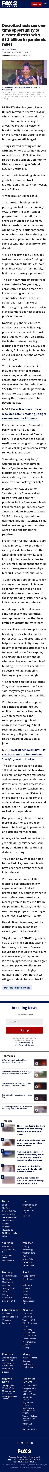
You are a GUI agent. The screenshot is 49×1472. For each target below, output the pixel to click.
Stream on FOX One (28, 1380)
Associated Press (8, 52)
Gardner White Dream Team (8, 1364)
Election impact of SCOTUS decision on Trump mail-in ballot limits (17, 1107)
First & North (28, 1279)
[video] (40, 1062)
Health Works (7, 1285)
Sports (26, 1272)
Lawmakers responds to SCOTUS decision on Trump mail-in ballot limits (30, 1181)
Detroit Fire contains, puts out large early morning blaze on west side (17, 1072)
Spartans (26, 1288)
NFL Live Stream (29, 1385)
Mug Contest (7, 1282)
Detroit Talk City (9, 1211)
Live (24, 1201)
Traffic (25, 1256)
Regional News (7, 1380)
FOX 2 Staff (27, 1313)
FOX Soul (26, 1216)
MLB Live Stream (29, 1394)
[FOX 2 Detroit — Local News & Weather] (9, 4)
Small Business (28, 1367)
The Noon (6, 1279)
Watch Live (37, 4)
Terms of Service (26, 1045)
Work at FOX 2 (28, 1320)
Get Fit (5, 1291)
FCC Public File (28, 1332)
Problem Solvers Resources (29, 1343)
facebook (17, 1443)
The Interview (8, 1220)
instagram (27, 1443)
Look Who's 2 (8, 1260)
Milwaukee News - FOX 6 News (10, 1392)
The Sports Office (29, 1276)
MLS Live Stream (29, 1429)
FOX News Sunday (10, 1233)
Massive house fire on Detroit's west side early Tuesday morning (17, 1084)
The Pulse (6, 1208)
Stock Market (28, 1364)
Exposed (5, 1372)
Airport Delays (28, 1259)
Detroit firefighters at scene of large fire (17, 1096)
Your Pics (7, 1242)
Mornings (7, 1272)
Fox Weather (27, 1262)
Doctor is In (7, 1297)
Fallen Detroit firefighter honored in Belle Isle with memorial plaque (29, 1169)
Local (4, 1205)
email (32, 1443)
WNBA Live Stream (27, 1425)
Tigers (25, 1294)
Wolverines (27, 1285)
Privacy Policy (27, 1042)
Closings (26, 1246)
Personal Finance (29, 1358)
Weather (27, 1242)
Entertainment (11, 1309)
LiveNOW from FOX (28, 1211)
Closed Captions (29, 1338)
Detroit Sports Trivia (8, 1256)
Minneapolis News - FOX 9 (10, 1397)
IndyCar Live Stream (27, 1403)
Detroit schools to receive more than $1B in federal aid (21, 89)
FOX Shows (7, 1313)
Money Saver (7, 1294)
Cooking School (8, 1288)
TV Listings (6, 1320)
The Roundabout (9, 1217)
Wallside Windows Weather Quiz (9, 1359)
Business (6, 1226)
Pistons (25, 1291)
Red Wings (26, 1297)
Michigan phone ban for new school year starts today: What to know (31, 1143)
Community (27, 1329)
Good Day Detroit (9, 1276)
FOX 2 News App (29, 1323)
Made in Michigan (9, 1214)
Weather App (27, 1249)
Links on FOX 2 (8, 1301)
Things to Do (7, 1230)
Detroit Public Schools (24, 52)
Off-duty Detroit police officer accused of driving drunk (14, 1061)
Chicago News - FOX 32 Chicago (9, 1386)
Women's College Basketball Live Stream (29, 1418)
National (5, 1223)
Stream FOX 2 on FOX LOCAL (29, 1206)
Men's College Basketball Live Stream (28, 1410)
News (5, 1201)
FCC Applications (29, 1335)
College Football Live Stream (29, 1389)
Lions (24, 1282)
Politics (5, 1236)
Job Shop (26, 1326)
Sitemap (25, 1347)
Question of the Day (8, 1250)
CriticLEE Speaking (10, 1317)
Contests (6, 1323)
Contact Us (27, 1317)
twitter (22, 1443)
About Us (27, 1309)
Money (26, 1354)
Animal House (28, 1265)
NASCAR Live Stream (28, 1398)
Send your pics (8, 1246)
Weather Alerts (28, 1253)
